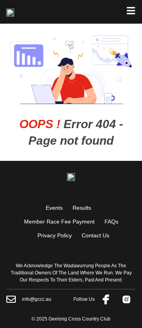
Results (82, 208)
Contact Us (95, 235)
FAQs (111, 221)
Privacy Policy (54, 235)
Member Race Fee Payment (59, 221)
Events (54, 208)
